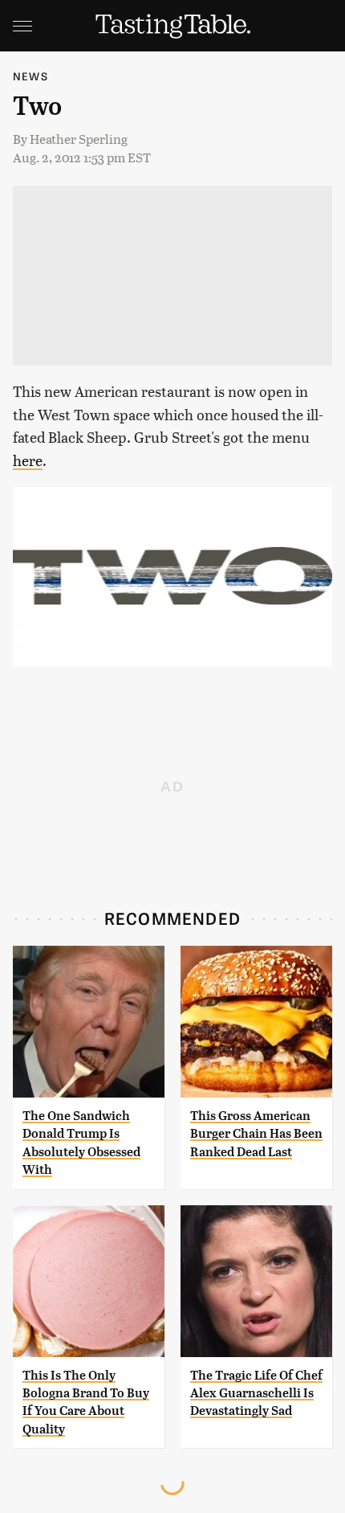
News (30, 76)
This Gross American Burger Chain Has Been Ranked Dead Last (256, 1133)
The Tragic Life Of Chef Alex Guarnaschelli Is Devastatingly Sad (256, 1393)
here (28, 460)
